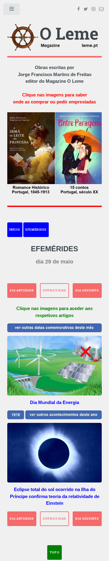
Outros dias (54, 290)
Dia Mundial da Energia (54, 402)
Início (14, 230)
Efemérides (36, 230)
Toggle (12, 10)
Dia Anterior (22, 290)
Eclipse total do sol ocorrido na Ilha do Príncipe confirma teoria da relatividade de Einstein (54, 496)
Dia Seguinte (87, 290)
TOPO (55, 552)
